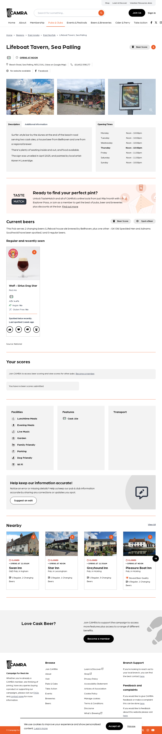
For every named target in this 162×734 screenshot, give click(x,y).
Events (48, 693)
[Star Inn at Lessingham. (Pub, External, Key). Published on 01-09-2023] (61, 560)
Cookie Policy (90, 693)
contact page (17, 696)
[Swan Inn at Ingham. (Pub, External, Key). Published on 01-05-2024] (22, 560)
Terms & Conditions (93, 703)
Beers (48, 703)
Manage (131, 726)
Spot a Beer (147, 221)
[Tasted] (36, 329)
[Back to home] (17, 12)
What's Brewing (92, 713)
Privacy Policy (91, 678)
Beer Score (141, 47)
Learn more (41, 728)
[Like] (10, 329)
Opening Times (105, 124)
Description (14, 124)
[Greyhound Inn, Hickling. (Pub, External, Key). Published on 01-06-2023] (100, 560)
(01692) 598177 (82, 64)
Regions (20, 35)
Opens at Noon (29, 57)
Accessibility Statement (96, 683)
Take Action (51, 688)
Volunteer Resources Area (141, 3)
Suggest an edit (23, 500)
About (48, 673)
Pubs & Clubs (51, 683)
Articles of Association (95, 688)
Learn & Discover (119, 3)
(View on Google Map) (55, 64)
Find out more (70, 206)
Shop (107, 3)
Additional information (36, 124)
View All (152, 524)
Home (9, 35)
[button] (156, 558)
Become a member (85, 373)
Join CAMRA (51, 669)
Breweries (50, 698)
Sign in (152, 12)
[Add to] (153, 47)
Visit (47, 678)
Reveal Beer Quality (139, 578)
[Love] (19, 329)
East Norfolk (49, 35)
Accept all (114, 725)
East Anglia (33, 35)
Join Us (137, 12)
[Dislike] (27, 329)
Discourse (89, 708)
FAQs (36, 692)
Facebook (43, 70)
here (142, 676)
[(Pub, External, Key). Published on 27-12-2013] (139, 560)
